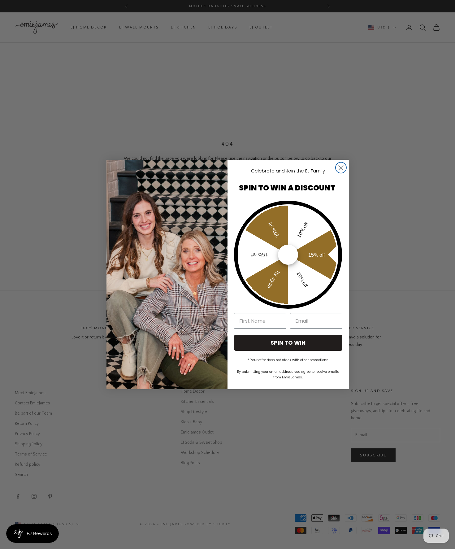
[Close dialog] (341, 167)
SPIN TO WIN (288, 342)
